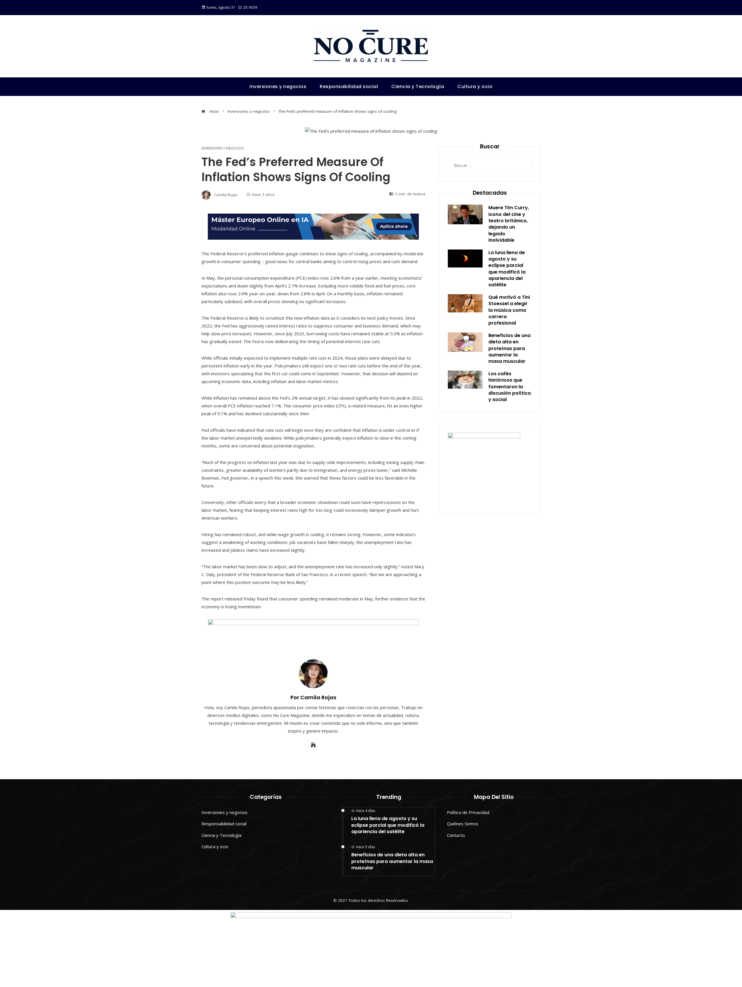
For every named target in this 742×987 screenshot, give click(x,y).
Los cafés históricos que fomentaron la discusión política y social (509, 386)
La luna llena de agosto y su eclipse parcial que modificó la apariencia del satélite (506, 268)
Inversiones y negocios (222, 148)
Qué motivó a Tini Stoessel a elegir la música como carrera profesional (509, 310)
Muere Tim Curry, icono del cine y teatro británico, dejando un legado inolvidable (508, 223)
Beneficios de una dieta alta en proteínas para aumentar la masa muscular (509, 348)
